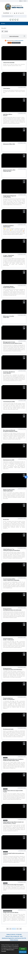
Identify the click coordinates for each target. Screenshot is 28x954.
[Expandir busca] (24, 36)
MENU (4, 23)
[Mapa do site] (21, 13)
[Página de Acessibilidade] (23, 13)
